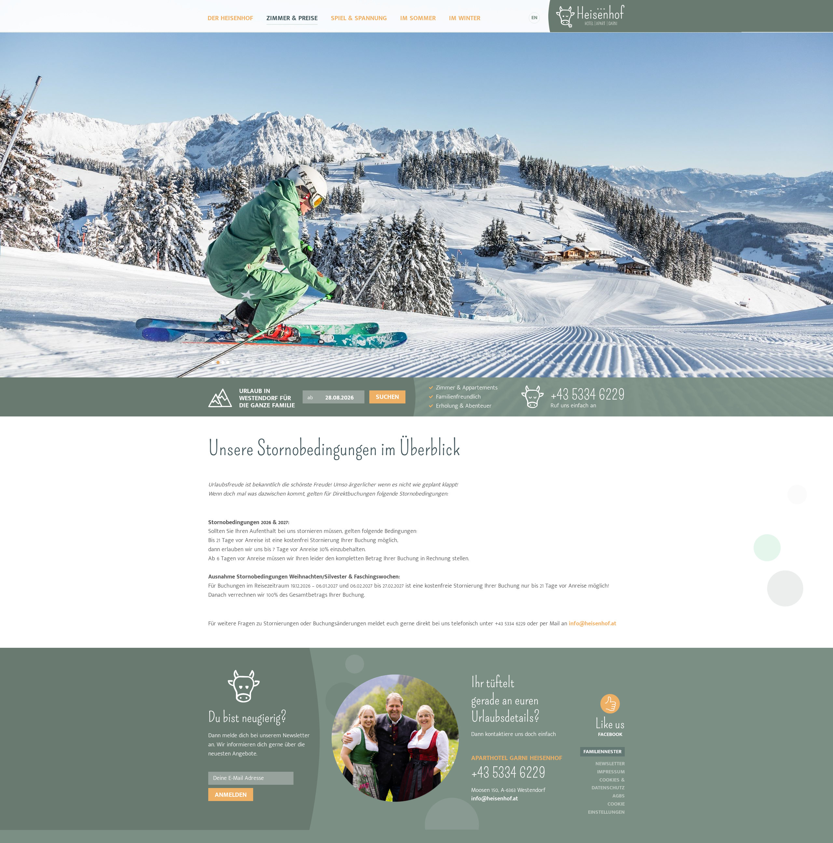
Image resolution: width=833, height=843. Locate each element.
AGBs (618, 796)
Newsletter (610, 764)
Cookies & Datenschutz (608, 784)
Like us (610, 726)
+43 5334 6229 (588, 398)
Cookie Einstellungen (606, 808)
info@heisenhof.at (591, 624)
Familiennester (602, 751)
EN (534, 17)
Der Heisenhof (230, 18)
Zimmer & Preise (292, 18)
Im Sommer (418, 18)
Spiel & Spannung (359, 18)
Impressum (611, 772)
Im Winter (464, 18)
